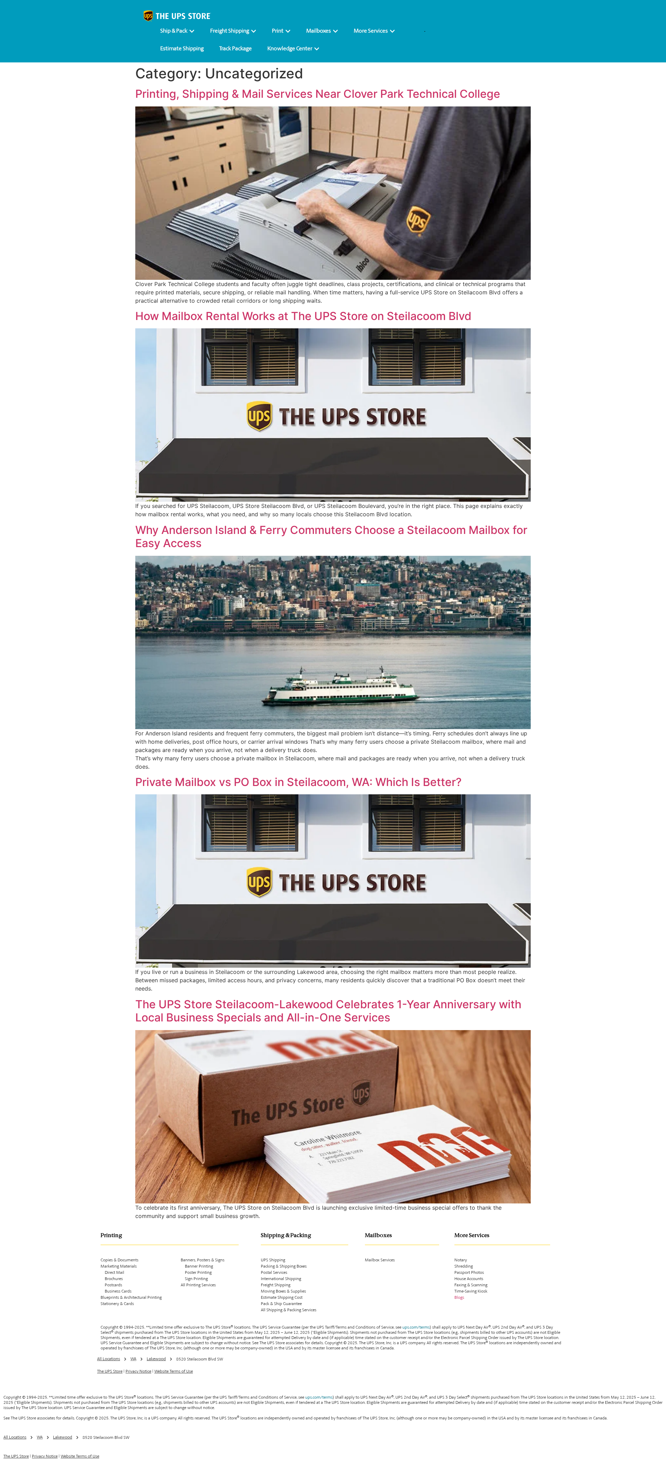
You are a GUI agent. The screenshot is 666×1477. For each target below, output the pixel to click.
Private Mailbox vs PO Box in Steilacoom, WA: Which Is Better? (298, 782)
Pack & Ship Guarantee (281, 1304)
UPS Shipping (273, 1260)
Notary (460, 1260)
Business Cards (116, 1291)
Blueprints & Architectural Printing (131, 1298)
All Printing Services (198, 1285)
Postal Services (274, 1273)
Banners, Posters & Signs (202, 1260)
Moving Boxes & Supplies (283, 1291)
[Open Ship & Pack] (192, 31)
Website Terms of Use (173, 1372)
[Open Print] (288, 31)
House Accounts (468, 1279)
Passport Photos (469, 1273)
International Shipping (281, 1279)
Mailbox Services (380, 1260)
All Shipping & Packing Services (288, 1310)
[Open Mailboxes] (335, 31)
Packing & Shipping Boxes (284, 1266)
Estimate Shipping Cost (281, 1298)
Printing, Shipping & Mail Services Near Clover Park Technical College (317, 94)
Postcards (111, 1285)
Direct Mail (112, 1273)
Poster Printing (196, 1273)
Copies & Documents (119, 1260)
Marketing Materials (119, 1266)
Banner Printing (197, 1266)
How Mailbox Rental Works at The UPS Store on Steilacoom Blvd (303, 316)
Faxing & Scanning (470, 1285)
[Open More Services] (392, 31)
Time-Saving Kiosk (470, 1291)
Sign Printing (194, 1279)
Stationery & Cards (117, 1304)
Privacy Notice (138, 1372)
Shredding (463, 1266)
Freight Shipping (275, 1285)
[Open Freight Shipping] (253, 31)
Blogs (459, 1298)
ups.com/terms (416, 1327)
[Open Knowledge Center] (316, 49)
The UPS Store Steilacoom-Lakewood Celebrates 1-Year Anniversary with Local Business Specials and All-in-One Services (328, 1010)
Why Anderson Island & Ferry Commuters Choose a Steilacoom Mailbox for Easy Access (331, 536)
